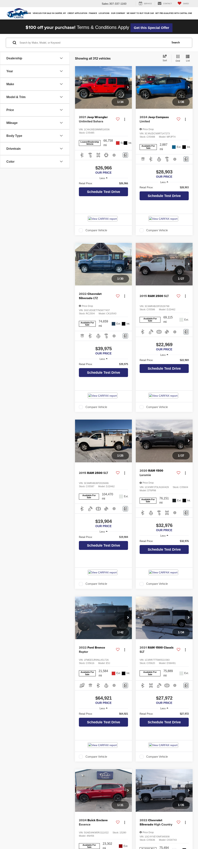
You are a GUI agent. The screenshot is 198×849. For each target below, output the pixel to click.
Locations (104, 13)
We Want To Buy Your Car (140, 13)
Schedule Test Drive (103, 192)
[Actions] (124, 119)
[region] (103, 183)
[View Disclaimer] (114, 155)
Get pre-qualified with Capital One (173, 13)
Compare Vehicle (96, 230)
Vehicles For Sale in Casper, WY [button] (49, 13)
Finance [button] (93, 13)
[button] (128, 87)
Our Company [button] (118, 13)
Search (176, 42)
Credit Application (77, 13)
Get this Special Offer (151, 28)
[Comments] (125, 155)
